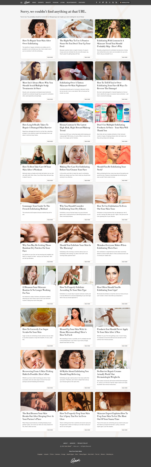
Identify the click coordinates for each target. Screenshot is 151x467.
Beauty (48, 2)
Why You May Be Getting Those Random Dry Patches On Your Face (36, 248)
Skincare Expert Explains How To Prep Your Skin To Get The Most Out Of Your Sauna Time (112, 416)
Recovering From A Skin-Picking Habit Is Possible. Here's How (37, 372)
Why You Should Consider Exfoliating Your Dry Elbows (73, 207)
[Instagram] (106, 3)
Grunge (63, 454)
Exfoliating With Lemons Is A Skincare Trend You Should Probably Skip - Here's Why (110, 43)
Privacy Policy (83, 443)
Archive (72, 443)
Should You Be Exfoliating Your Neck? (111, 168)
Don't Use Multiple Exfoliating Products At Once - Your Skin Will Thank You (112, 128)
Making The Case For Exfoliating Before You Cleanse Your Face (75, 168)
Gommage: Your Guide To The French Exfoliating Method (36, 207)
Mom (76, 454)
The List (97, 454)
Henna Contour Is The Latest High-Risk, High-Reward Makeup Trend (75, 128)
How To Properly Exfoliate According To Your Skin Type (73, 288)
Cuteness (57, 454)
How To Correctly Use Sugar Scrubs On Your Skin (35, 330)
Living (62, 2)
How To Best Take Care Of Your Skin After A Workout (36, 168)
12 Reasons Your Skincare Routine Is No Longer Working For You (36, 290)
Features (82, 2)
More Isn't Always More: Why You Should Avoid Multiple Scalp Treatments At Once (37, 85)
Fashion (55, 2)
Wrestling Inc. (109, 454)
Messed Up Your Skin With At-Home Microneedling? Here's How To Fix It (73, 332)
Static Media (68, 446)
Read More (50, 57)
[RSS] (116, 3)
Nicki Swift (91, 454)
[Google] (113, 3)
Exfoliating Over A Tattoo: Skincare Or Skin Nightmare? (73, 84)
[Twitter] (110, 3)
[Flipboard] (103, 3)
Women (103, 454)
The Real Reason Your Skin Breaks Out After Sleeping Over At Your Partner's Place (38, 416)
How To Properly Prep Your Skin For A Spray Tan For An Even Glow (75, 416)
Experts (41, 2)
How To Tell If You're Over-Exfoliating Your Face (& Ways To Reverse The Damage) (112, 85)
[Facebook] (96, 3)
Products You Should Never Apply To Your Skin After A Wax (112, 330)
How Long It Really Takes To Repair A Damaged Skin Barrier (37, 126)
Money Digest (83, 454)
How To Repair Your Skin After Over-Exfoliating (36, 42)
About (65, 443)
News (34, 2)
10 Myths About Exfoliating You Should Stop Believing (74, 372)
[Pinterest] (100, 3)
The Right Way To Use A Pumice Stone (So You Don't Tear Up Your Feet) (75, 43)
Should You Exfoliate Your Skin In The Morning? (75, 246)
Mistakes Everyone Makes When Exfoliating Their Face (111, 246)
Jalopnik (46, 454)
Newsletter (125, 2)
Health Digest (70, 454)
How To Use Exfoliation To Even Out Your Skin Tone (112, 207)
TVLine (52, 454)
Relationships (72, 2)
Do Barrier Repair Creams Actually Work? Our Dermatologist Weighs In (109, 374)
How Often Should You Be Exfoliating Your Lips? (109, 288)
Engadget (40, 454)
